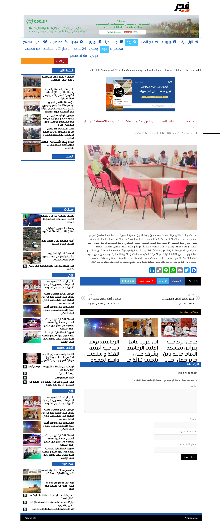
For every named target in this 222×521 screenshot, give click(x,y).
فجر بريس (187, 133)
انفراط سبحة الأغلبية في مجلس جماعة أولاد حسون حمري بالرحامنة (57, 145)
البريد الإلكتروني (188, 431)
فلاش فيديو (78, 55)
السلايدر (186, 70)
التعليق (193, 386)
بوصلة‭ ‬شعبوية (66, 373)
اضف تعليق (139, 133)
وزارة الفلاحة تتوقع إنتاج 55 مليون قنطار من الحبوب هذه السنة (59, 485)
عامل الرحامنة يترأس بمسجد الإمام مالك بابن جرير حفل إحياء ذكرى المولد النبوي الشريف (58, 284)
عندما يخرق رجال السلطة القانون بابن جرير (53, 509)
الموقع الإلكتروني (188, 444)
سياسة (48, 49)
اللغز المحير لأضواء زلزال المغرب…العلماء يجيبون (177, 299)
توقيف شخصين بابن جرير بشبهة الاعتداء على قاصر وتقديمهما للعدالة (57, 219)
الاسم (193, 419)
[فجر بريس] (182, 7)
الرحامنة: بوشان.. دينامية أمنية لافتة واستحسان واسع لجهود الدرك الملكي (101, 354)
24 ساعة (80, 49)
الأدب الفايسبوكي (64, 377)
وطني (93, 49)
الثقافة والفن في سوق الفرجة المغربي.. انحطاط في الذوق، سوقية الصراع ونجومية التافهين (57, 357)
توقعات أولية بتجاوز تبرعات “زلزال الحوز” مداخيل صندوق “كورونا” (104, 299)
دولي (94, 55)
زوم (104, 49)
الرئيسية (197, 70)
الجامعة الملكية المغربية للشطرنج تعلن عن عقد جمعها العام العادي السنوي (58, 256)
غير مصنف (32, 49)
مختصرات (116, 49)
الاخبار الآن (63, 49)
